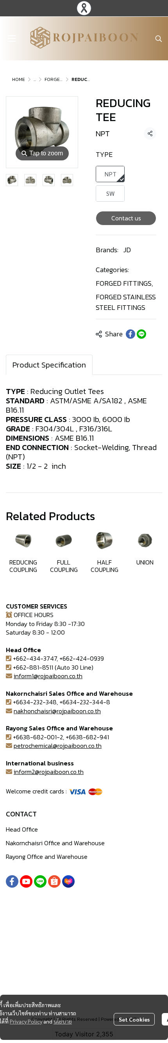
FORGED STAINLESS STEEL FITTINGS (126, 302)
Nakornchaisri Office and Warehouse (55, 843)
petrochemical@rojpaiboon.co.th (58, 745)
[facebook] (12, 881)
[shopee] (54, 881)
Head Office (22, 829)
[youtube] (26, 881)
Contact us (126, 218)
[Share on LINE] (141, 334)
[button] (158, 38)
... (35, 79)
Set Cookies (134, 1019)
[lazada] (68, 881)
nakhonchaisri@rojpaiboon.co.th (57, 711)
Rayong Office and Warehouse (47, 856)
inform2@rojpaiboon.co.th (49, 771)
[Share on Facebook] (130, 334)
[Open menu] (12, 38)
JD (127, 249)
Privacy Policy (26, 1021)
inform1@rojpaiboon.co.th (48, 676)
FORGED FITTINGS (124, 283)
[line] (40, 881)
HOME (18, 79)
